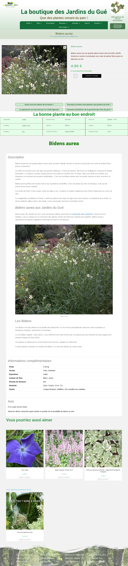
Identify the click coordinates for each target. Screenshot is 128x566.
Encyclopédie (50, 23)
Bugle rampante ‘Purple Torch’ (64, 470)
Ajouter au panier (91, 76)
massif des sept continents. (82, 214)
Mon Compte (63, 27)
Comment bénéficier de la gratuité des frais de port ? (89, 109)
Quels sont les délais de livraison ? (39, 104)
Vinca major (24, 470)
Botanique (62, 23)
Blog (38, 23)
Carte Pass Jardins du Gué (24, 532)
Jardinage (75, 23)
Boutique (97, 23)
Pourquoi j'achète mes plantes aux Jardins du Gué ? (89, 104)
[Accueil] (51, 36)
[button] (64, 47)
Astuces (87, 23)
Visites (28, 23)
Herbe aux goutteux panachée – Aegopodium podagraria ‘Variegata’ (103, 471)
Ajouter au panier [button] (25, 477)
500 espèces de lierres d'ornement (117, 19)
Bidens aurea (74, 36)
